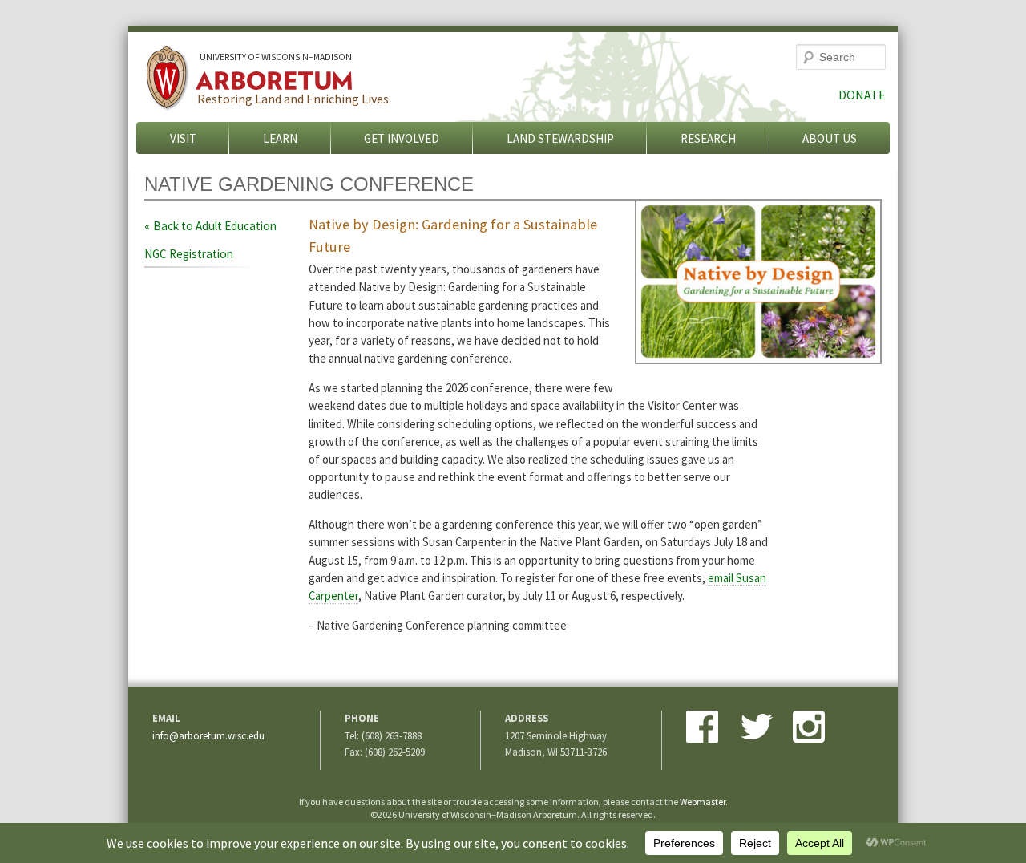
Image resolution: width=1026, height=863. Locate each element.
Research (708, 138)
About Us (829, 138)
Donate (862, 95)
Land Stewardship (560, 138)
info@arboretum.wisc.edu (208, 735)
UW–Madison (276, 57)
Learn (280, 138)
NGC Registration (188, 253)
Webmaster (702, 802)
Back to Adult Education (215, 225)
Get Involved (401, 138)
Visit (183, 138)
